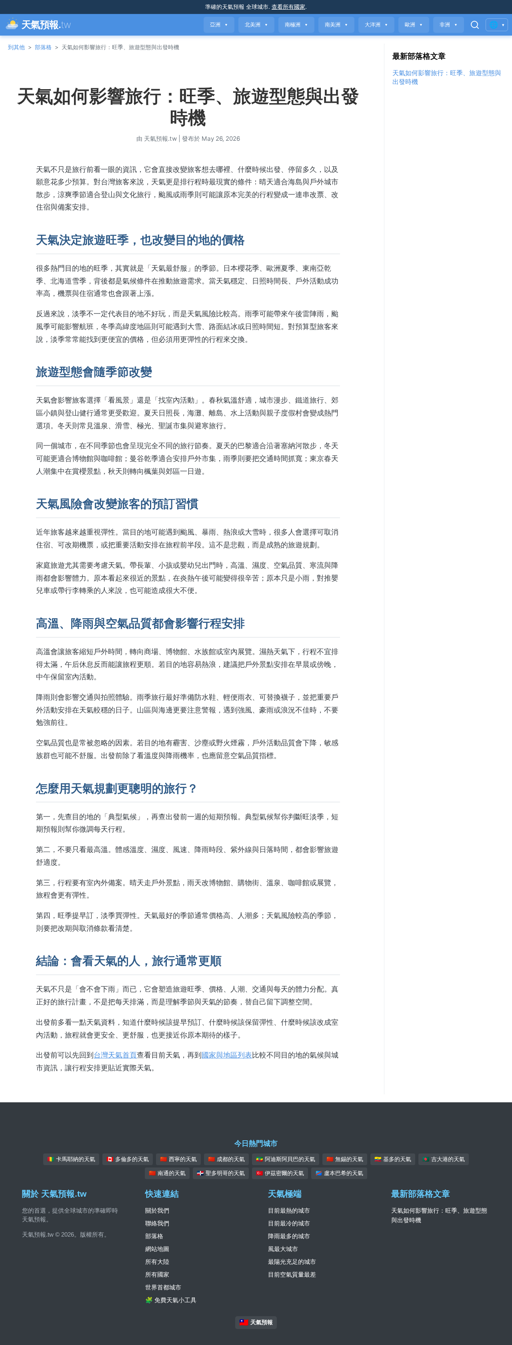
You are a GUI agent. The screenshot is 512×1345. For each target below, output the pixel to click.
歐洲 (414, 25)
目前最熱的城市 (289, 1210)
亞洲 (219, 25)
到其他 (16, 47)
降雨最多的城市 (289, 1236)
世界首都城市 (163, 1287)
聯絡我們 (157, 1223)
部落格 (43, 47)
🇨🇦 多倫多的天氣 (127, 1159)
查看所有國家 (288, 6)
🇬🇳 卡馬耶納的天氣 (71, 1159)
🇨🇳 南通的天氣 (167, 1173)
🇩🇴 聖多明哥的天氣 (221, 1173)
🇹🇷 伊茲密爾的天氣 (280, 1173)
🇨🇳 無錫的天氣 (344, 1159)
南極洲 (296, 25)
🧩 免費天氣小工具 (170, 1300)
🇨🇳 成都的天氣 (226, 1159)
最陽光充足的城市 (292, 1261)
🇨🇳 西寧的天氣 (178, 1159)
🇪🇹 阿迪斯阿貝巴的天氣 (285, 1159)
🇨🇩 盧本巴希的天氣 (339, 1173)
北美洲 (256, 25)
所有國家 (157, 1274)
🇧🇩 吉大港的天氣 (443, 1159)
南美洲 (336, 25)
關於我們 (157, 1210)
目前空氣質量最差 (292, 1274)
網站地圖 (157, 1248)
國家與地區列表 (227, 1055)
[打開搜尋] (475, 25)
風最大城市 (283, 1248)
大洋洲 (376, 25)
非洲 (449, 25)
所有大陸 (157, 1261)
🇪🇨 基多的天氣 (392, 1159)
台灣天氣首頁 (115, 1055)
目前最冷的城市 (289, 1223)
